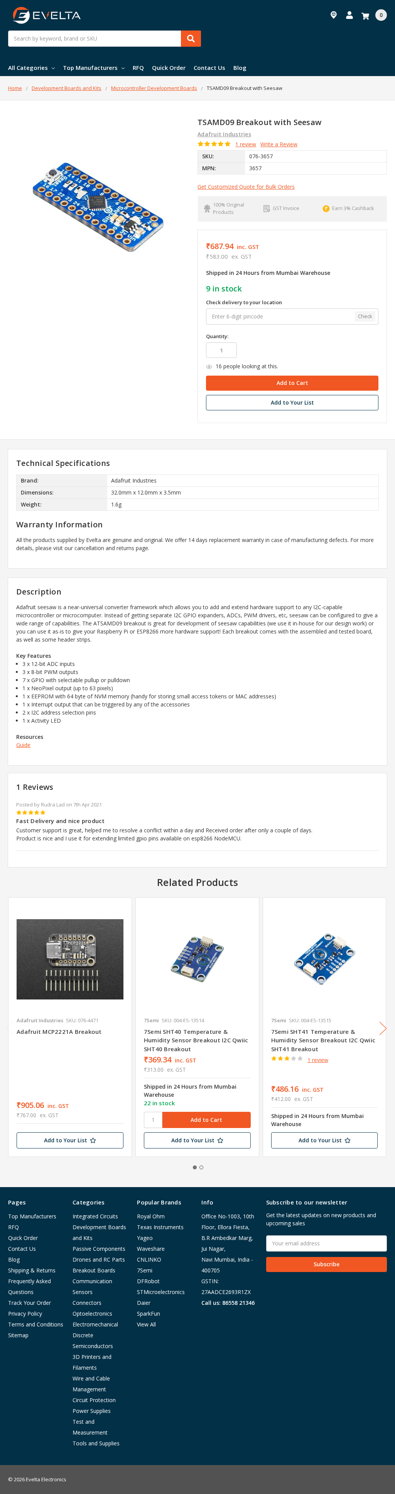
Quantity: (217, 336)
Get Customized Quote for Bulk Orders (246, 186)
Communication (92, 1281)
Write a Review (278, 144)
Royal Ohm (151, 1216)
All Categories (28, 67)
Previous (10, 1028)
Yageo (145, 1238)
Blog (239, 67)
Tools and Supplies (96, 1443)
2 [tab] (201, 1167)
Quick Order (169, 67)
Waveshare (151, 1248)
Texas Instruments (160, 1227)
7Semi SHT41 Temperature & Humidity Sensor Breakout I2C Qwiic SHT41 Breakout (323, 1040)
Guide (23, 745)
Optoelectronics (92, 1313)
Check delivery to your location (244, 302)
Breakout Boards (94, 1270)
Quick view (70, 958)
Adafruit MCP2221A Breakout (59, 1031)
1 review (245, 144)
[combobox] (104, 38)
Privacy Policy (25, 1313)
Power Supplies (92, 1410)
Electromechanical (95, 1324)
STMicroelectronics (161, 1292)
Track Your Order (29, 1302)
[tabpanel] (70, 1027)
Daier (143, 1302)
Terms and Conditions (35, 1324)
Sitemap (18, 1335)
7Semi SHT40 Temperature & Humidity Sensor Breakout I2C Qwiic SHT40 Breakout (196, 1040)
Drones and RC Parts (99, 1259)
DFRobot (148, 1281)
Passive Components (99, 1248)
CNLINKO (149, 1259)
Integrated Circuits (95, 1216)
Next (383, 1028)
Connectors (87, 1302)
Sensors (83, 1292)
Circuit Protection (94, 1400)
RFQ (138, 67)
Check (365, 316)
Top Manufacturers (90, 67)
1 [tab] (195, 1167)
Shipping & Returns (32, 1270)
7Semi (144, 1270)
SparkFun (148, 1313)
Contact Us (209, 67)
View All (146, 1324)
